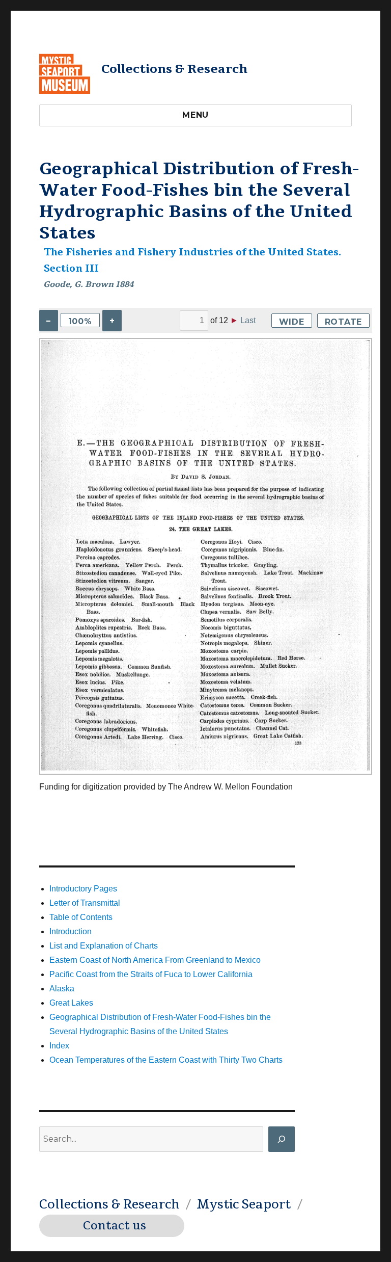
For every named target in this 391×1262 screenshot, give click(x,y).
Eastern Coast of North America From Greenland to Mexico (155, 960)
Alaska (61, 988)
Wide (291, 322)
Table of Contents (81, 917)
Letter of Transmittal (84, 903)
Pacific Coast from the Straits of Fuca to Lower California (151, 974)
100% (80, 321)
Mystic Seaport (244, 1204)
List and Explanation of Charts (103, 945)
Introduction (70, 931)
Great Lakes (71, 1002)
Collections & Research (174, 69)
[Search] (281, 1139)
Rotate (343, 322)
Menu (195, 115)
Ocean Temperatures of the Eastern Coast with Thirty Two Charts (166, 1060)
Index (59, 1045)
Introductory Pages (83, 888)
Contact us (114, 1225)
